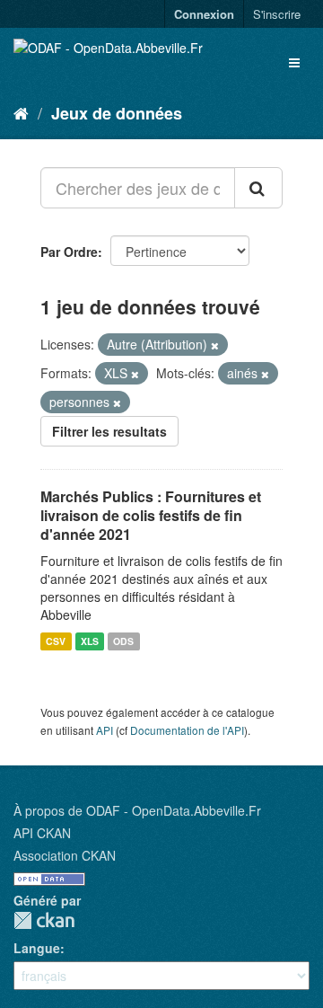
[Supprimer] (215, 345)
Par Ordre (69, 252)
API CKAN (42, 833)
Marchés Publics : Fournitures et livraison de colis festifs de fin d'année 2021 (150, 515)
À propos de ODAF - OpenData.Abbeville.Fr (137, 810)
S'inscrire (277, 13)
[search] (258, 187)
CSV (55, 641)
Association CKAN (64, 855)
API (104, 730)
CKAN (43, 920)
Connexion (204, 13)
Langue (36, 948)
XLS (90, 641)
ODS (123, 641)
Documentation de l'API (187, 730)
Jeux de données (116, 113)
